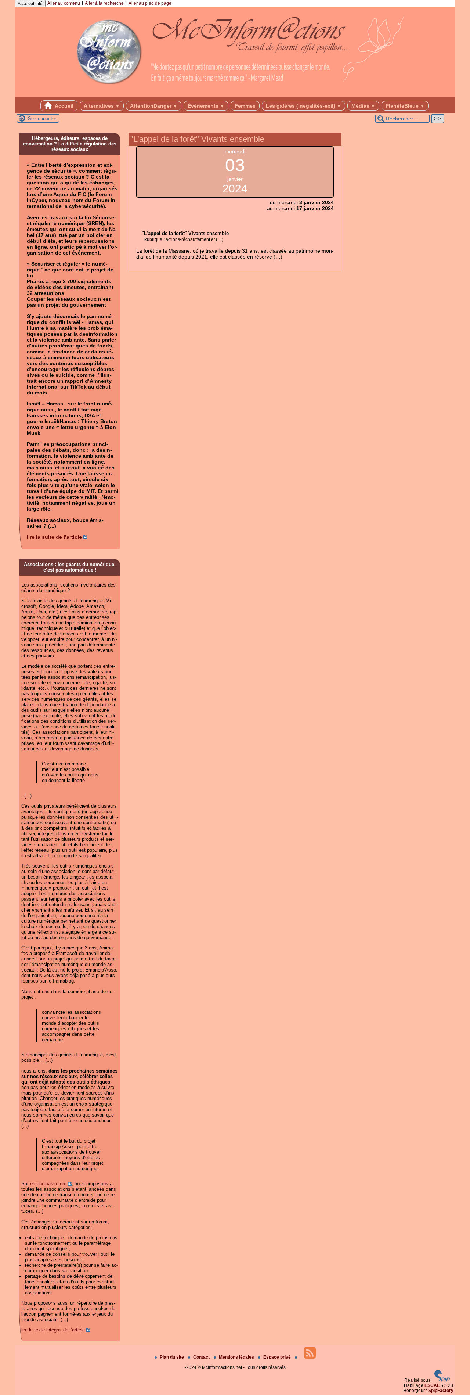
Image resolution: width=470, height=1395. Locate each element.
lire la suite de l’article (54, 537)
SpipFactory (440, 1390)
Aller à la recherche (104, 3)
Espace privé (277, 1357)
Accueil (63, 106)
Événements (206, 106)
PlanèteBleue (405, 106)
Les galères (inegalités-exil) (303, 106)
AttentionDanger (153, 106)
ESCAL (432, 1385)
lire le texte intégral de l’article (53, 1330)
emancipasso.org (48, 1183)
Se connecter (42, 118)
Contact (202, 1357)
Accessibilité (30, 3)
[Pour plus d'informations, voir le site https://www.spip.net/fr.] (442, 1380)
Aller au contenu (63, 3)
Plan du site (172, 1357)
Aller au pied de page (150, 3)
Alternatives (102, 106)
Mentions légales (237, 1357)
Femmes (245, 106)
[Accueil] (235, 94)
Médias (363, 106)
